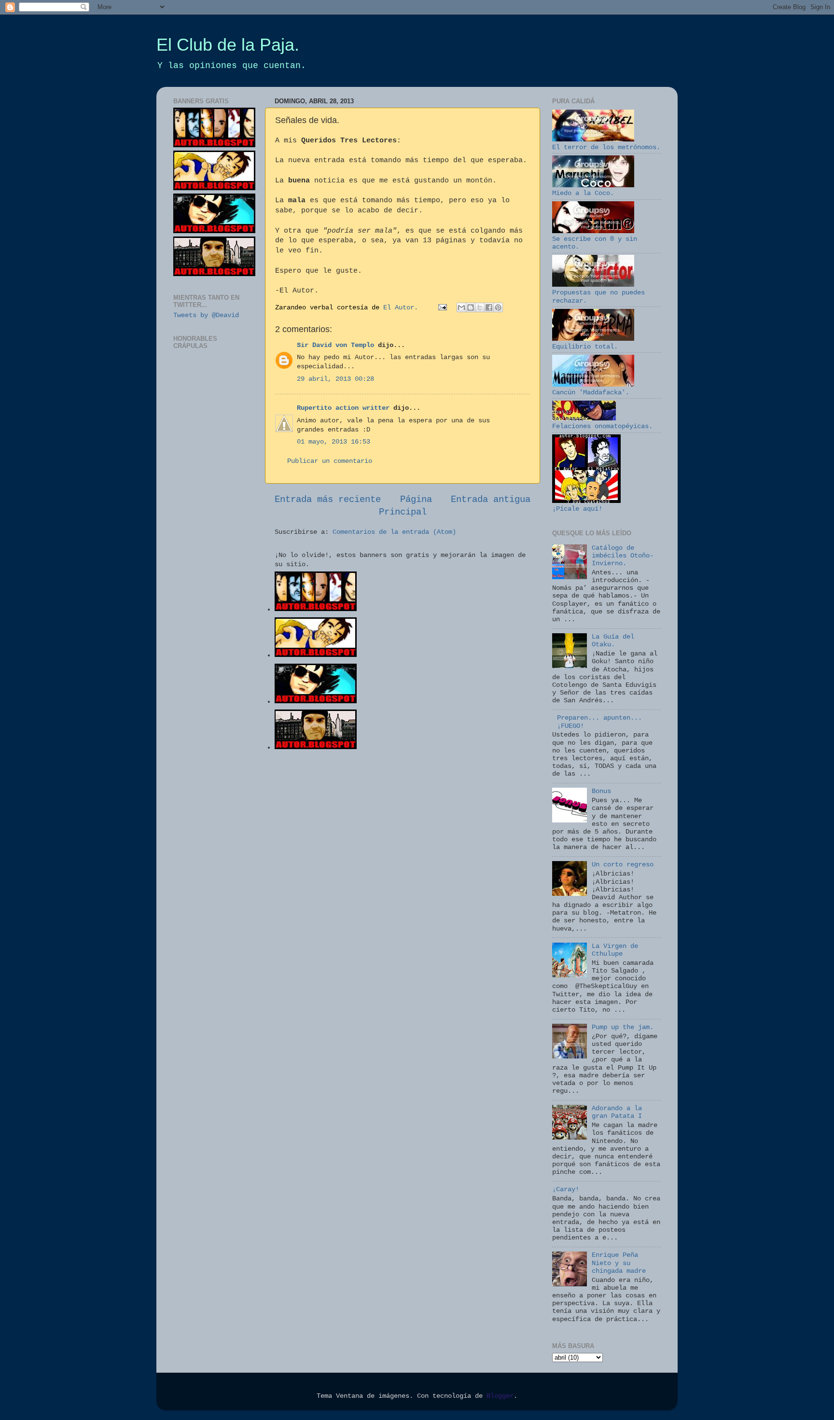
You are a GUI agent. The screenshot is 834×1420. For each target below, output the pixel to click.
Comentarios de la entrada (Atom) (394, 532)
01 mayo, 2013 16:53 (333, 441)
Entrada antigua (490, 499)
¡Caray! (565, 1189)
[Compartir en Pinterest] (498, 307)
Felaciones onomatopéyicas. (602, 426)
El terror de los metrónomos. (606, 147)
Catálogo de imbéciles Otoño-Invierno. (622, 555)
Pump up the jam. (622, 1027)
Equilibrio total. (585, 346)
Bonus (601, 791)
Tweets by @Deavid (206, 315)
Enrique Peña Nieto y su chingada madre (619, 1263)
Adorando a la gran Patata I (617, 1112)
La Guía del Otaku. (613, 640)
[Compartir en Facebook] (489, 307)
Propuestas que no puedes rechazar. (598, 296)
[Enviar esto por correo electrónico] (461, 307)
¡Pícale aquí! (577, 509)
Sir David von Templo (335, 345)
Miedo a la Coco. (583, 193)
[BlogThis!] (470, 307)
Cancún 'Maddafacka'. (590, 392)
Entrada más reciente (328, 499)
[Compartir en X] (480, 307)
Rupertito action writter (343, 408)
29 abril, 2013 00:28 (335, 379)
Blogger (500, 1396)
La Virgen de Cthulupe (615, 950)
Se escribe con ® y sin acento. (594, 243)
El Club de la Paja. (227, 45)
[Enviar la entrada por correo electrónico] (443, 307)
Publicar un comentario (329, 461)
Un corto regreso (622, 864)
